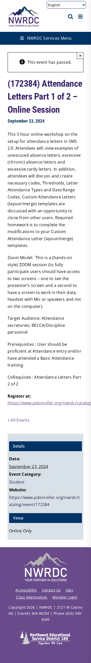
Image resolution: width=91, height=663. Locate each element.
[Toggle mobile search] (70, 16)
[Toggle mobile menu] (80, 16)
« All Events (19, 420)
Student (17, 482)
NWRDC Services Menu (49, 38)
